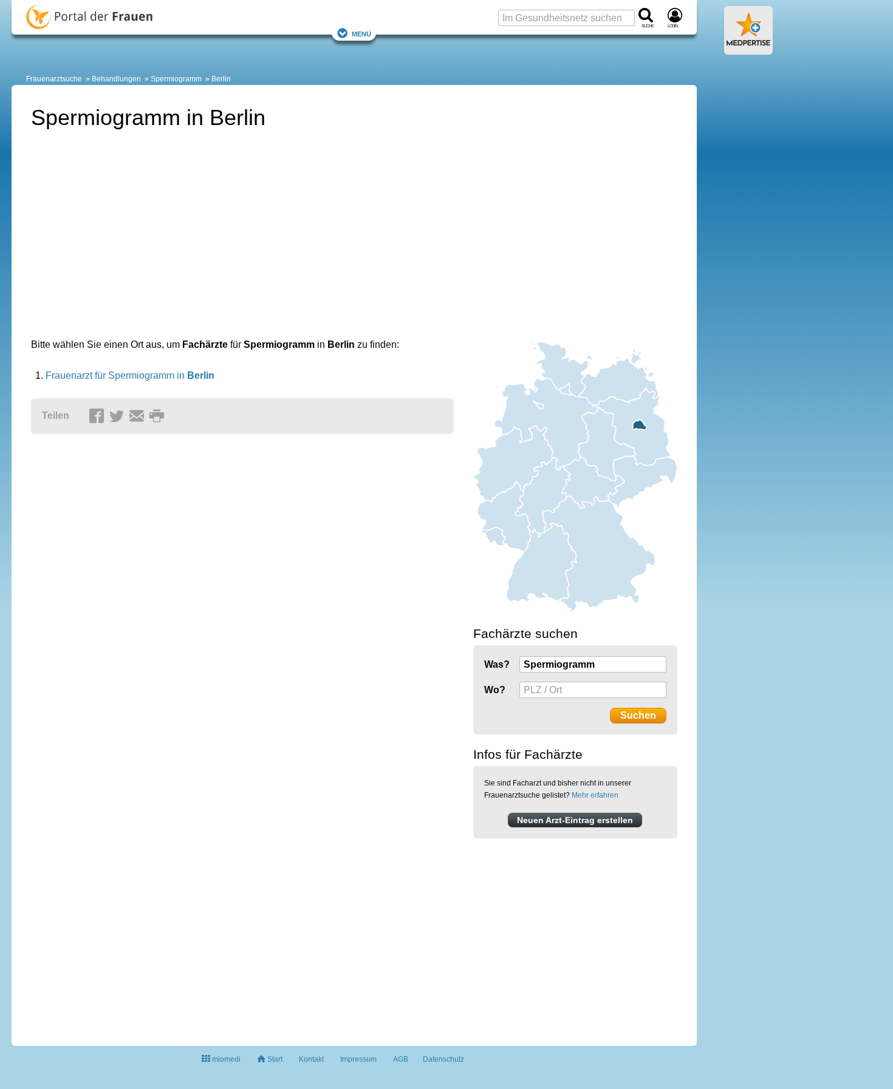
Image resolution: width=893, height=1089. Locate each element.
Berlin (221, 79)
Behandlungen (116, 79)
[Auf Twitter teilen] (118, 416)
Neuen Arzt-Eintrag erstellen (575, 820)
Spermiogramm (176, 79)
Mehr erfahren (595, 795)
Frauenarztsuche (54, 79)
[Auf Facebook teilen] (98, 416)
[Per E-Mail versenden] (138, 416)
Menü (361, 33)
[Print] (158, 416)
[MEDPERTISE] (748, 50)
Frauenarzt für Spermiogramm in (130, 375)
